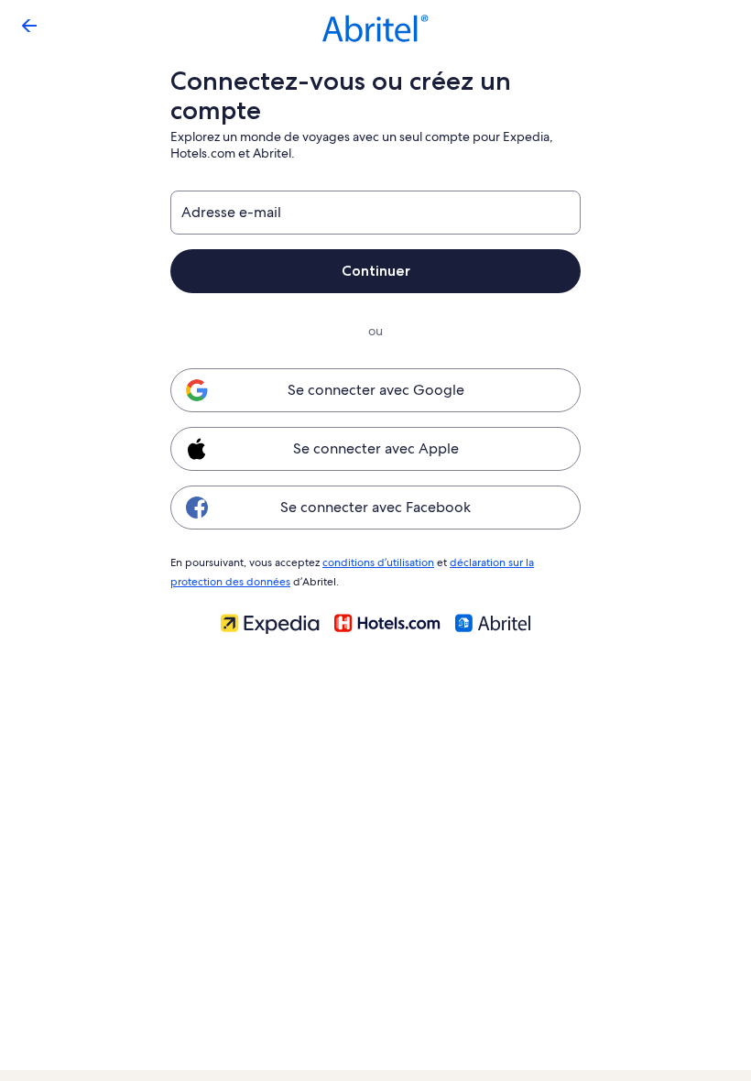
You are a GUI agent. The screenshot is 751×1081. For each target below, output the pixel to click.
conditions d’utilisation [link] (378, 562)
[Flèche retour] (29, 26)
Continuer (376, 270)
